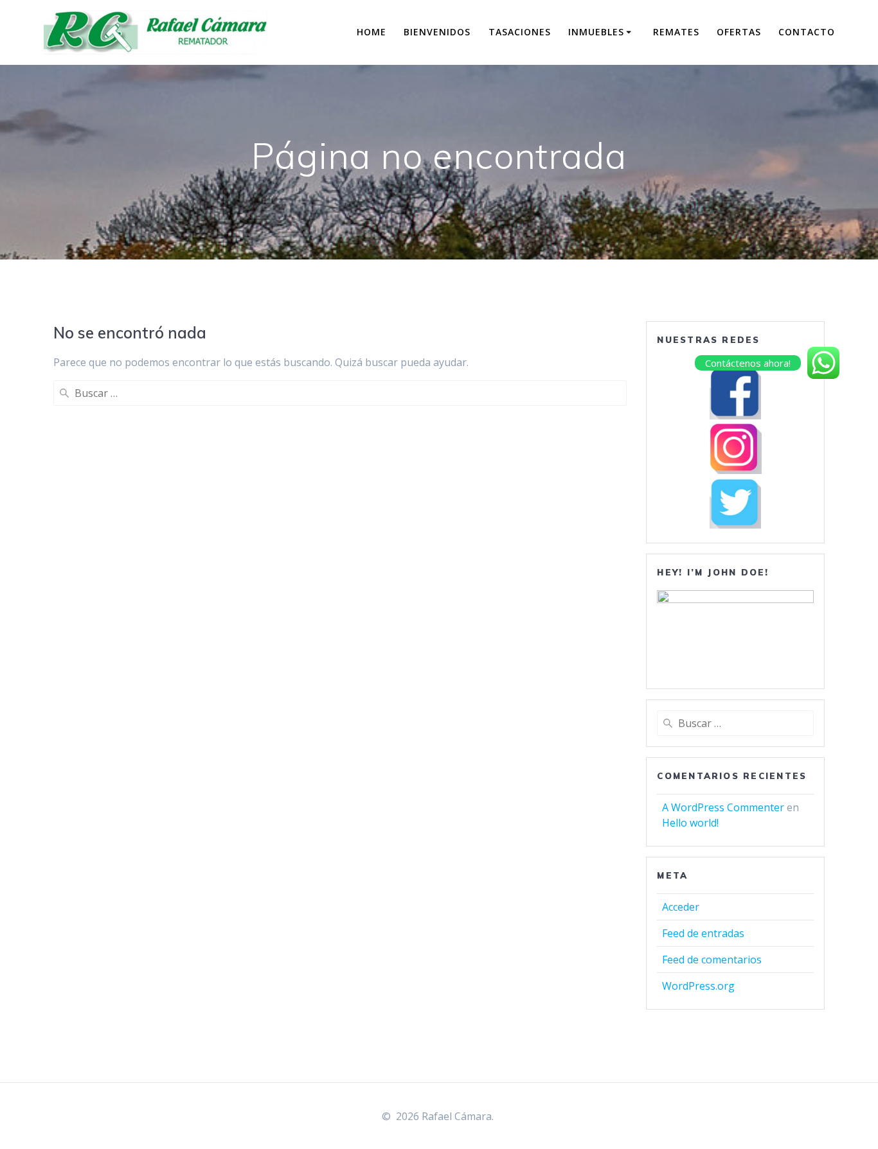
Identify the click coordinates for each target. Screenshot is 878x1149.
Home (371, 32)
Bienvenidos (437, 32)
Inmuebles (596, 32)
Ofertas (739, 32)
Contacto (806, 32)
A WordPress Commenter (723, 807)
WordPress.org (698, 986)
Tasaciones (519, 32)
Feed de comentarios (712, 959)
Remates (676, 32)
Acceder (680, 907)
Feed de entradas (703, 933)
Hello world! (690, 823)
